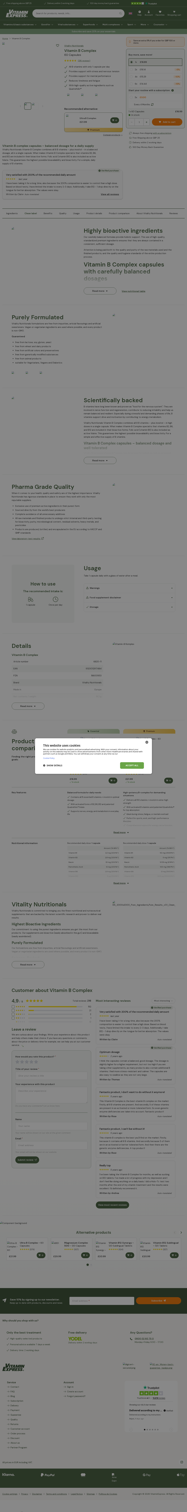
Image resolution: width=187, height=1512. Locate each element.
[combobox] (146, 742)
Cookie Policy (49, 758)
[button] (52, 765)
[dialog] (93, 756)
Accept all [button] (132, 765)
